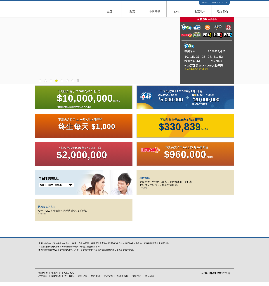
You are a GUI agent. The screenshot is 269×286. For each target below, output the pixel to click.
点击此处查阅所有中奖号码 (196, 69)
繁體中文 (215, 2)
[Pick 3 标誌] (218, 37)
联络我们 (43, 280)
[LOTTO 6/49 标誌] (197, 29)
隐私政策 (82, 280)
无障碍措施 (122, 280)
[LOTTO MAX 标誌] (186, 29)
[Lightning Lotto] (185, 129)
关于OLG (69, 280)
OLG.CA (224, 2)
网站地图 (56, 280)
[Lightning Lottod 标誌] (218, 29)
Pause (78, 80)
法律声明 (136, 280)
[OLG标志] (51, 9)
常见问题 (149, 280)
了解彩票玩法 (49, 179)
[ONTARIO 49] (83, 158)
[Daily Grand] (83, 129)
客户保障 (95, 280)
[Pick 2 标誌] (228, 37)
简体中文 (205, 2)
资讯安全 (108, 280)
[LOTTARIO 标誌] (186, 37)
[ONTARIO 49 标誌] (228, 29)
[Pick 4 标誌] (207, 37)
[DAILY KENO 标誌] (197, 37)
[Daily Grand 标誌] (207, 29)
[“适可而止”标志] (45, 268)
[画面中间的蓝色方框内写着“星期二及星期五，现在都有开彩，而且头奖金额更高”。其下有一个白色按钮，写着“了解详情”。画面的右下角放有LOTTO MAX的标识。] (134, 56)
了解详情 (144, 188)
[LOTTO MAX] (83, 101)
